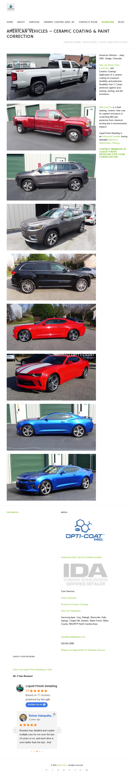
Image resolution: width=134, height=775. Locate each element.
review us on (35, 704)
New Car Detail (106, 65)
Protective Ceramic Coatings (74, 604)
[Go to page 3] (39, 751)
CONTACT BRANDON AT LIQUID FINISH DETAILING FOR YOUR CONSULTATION (112, 153)
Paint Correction (68, 598)
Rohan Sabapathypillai (42, 715)
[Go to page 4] (42, 751)
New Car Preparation (71, 611)
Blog (121, 22)
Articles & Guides (22, 29)
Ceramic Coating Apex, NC (59, 22)
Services (34, 22)
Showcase (107, 22)
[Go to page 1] (34, 751)
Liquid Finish (62, 765)
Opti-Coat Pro (105, 107)
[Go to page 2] (37, 751)
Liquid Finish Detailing (72, 42)
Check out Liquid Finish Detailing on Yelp (32, 669)
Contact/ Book (88, 22)
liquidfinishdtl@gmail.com (73, 637)
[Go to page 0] (31, 751)
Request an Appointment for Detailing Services (83, 650)
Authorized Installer (111, 136)
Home (10, 22)
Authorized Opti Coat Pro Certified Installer (81, 557)
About (21, 22)
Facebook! (13, 512)
